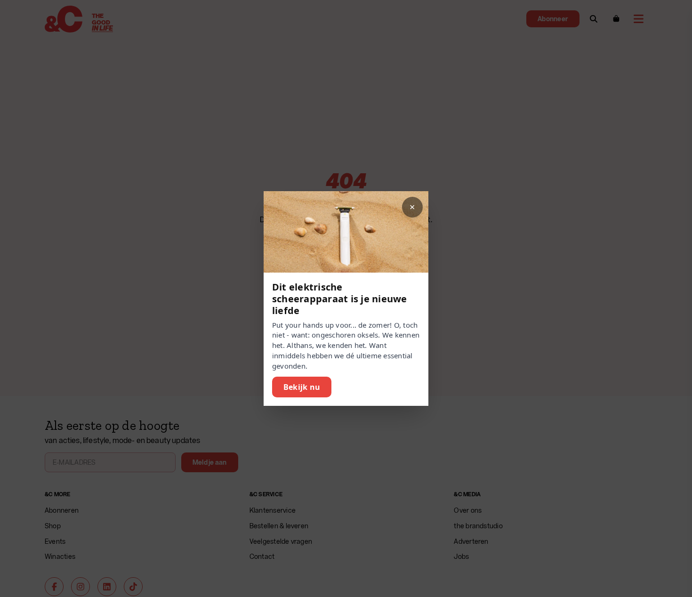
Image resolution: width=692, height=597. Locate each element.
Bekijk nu (301, 387)
